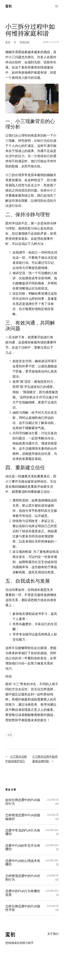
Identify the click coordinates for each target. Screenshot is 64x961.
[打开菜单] (56, 6)
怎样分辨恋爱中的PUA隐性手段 (22, 908)
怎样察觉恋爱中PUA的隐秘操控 (22, 817)
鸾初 (8, 6)
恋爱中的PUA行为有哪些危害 (22, 892)
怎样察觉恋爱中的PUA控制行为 (22, 877)
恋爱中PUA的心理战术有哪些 (22, 862)
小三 (9, 734)
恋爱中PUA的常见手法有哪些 (22, 847)
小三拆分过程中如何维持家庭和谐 (30, 30)
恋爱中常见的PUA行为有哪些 (22, 832)
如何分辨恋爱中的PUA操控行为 (22, 801)
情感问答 (25, 42)
